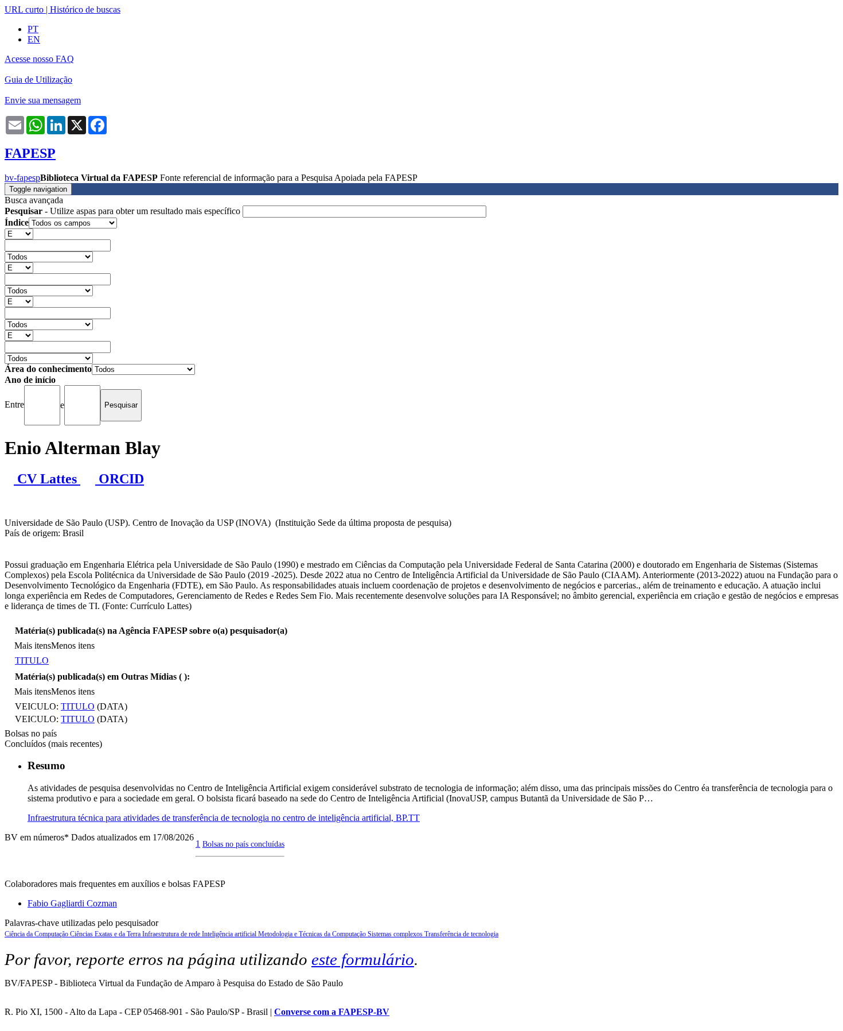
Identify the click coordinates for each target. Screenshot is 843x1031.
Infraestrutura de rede (172, 934)
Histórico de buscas (85, 9)
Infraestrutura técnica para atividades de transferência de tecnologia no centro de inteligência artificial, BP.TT (224, 818)
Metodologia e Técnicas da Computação (313, 934)
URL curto (24, 9)
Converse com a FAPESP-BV (331, 1012)
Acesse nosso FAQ (39, 59)
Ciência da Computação (37, 934)
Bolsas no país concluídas (243, 843)
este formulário (362, 959)
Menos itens (73, 645)
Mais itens (32, 645)
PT (33, 29)
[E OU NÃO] (19, 233)
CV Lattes (47, 478)
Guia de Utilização (38, 79)
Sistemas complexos (396, 934)
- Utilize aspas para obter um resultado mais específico (124, 211)
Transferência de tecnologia (461, 934)
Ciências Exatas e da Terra (106, 934)
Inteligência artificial (230, 934)
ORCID (119, 478)
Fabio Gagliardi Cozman (72, 903)
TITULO (32, 660)
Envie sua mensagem (43, 100)
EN (34, 39)
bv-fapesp (22, 178)
